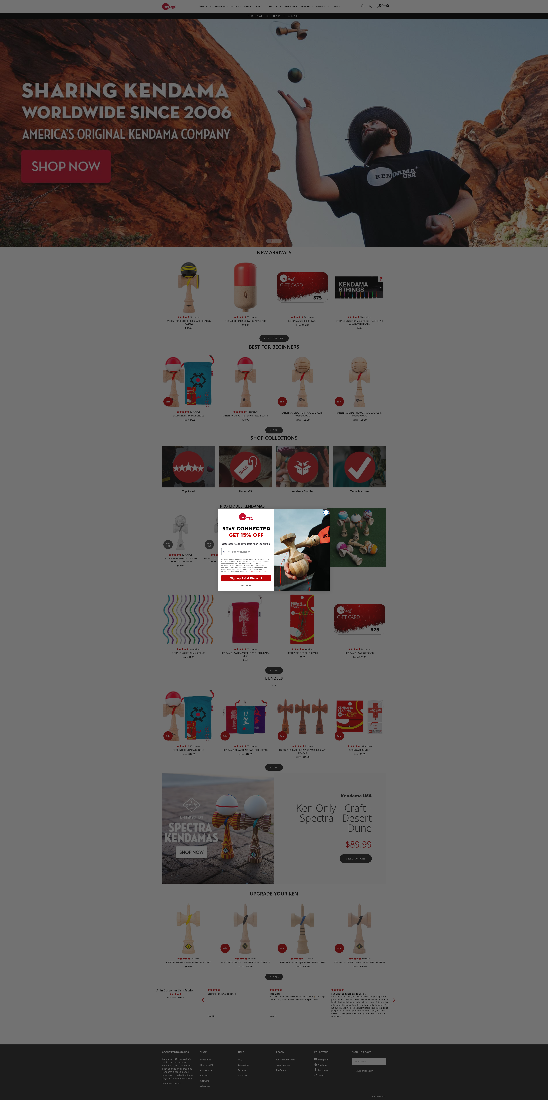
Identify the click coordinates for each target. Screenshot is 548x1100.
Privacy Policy (254, 571)
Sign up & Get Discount (246, 578)
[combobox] (226, 551)
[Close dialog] (326, 512)
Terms (264, 571)
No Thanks (246, 585)
